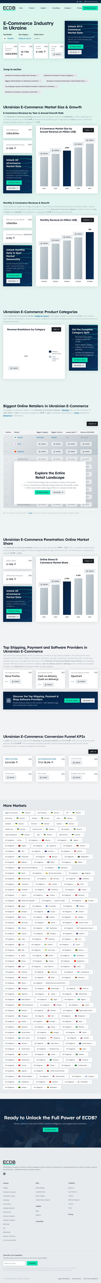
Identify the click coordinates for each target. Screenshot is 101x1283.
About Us (71, 1188)
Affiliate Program (73, 1200)
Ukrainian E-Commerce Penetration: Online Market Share (65, 81)
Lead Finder (7, 1212)
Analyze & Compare (9, 1192)
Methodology (40, 1188)
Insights (43, 8)
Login (80, 1)
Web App (6, 1224)
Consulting (56, 8)
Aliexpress (7, 415)
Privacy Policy (76, 1279)
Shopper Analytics (9, 1220)
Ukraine (54, 437)
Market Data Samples (43, 1200)
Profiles (5, 1188)
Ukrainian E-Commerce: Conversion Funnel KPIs (21, 92)
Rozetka (10, 38)
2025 (55, 329)
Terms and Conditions (90, 1279)
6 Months (86, 220)
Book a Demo (91, 8)
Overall (91, 424)
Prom (76, 413)
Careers (70, 1196)
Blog (37, 1211)
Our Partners (72, 1192)
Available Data (40, 1192)
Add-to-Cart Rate (11, 759)
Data (21, 8)
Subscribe (32, 1263)
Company (67, 8)
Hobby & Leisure (25, 38)
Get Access (73, 52)
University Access (92, 1)
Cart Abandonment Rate (47, 759)
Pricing (79, 8)
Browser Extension (9, 1236)
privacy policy (18, 1270)
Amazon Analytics (9, 1216)
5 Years (87, 130)
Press (70, 1208)
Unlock (58, 54)
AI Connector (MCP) (9, 1240)
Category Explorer (9, 1208)
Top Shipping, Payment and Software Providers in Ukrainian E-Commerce (30, 86)
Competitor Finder (9, 1196)
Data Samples (40, 1196)
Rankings (6, 1200)
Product (31, 8)
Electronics (40, 437)
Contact (70, 1204)
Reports (38, 1215)
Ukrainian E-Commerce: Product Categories (58, 75)
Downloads (6, 1232)
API (4, 1228)
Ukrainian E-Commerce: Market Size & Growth (20, 75)
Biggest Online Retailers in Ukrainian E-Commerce (22, 81)
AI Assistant (7, 1204)
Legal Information (64, 1279)
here (30, 513)
